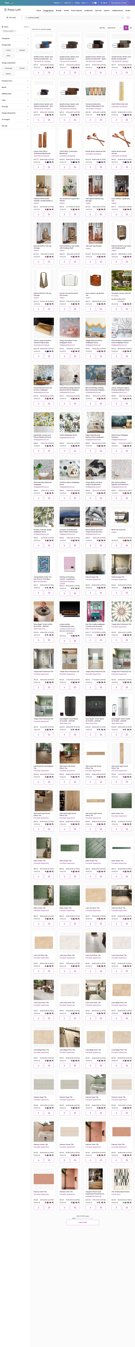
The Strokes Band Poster (120, 1192)
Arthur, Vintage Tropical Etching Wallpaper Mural (120, 389)
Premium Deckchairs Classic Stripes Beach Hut (95, 105)
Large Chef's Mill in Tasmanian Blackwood (42, 152)
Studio (127, 10)
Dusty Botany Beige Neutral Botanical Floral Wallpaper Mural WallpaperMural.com (70, 389)
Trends (66, 10)
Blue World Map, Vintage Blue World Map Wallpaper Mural (95, 389)
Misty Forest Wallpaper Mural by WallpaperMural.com (119, 436)
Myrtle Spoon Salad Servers (96, 151)
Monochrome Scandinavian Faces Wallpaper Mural (121, 342)
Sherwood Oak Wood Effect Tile (67, 767)
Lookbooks (88, 10)
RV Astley (114, 296)
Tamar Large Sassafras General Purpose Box (42, 342)
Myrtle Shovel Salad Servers (118, 152)
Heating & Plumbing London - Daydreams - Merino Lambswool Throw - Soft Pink (69, 578)
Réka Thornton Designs (94, 629)
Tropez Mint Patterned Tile (121, 624)
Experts (107, 10)
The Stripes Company (93, 109)
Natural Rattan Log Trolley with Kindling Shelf (69, 247)
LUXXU (113, 532)
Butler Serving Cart (118, 530)
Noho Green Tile (117, 813)
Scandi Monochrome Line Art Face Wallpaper (43, 389)
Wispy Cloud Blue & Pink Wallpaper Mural (68, 342)
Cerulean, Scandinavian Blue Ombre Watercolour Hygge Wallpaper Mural (69, 531)
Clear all (26, 27)
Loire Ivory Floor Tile (67, 955)
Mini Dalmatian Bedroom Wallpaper (43, 483)
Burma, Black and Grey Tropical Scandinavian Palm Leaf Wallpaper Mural (96, 531)
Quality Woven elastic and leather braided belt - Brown (69, 105)
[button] (9, 3)
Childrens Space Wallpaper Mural (69, 483)
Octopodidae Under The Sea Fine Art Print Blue (42, 578)
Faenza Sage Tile (92, 577)
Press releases (76, 10)
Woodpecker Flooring (93, 1196)
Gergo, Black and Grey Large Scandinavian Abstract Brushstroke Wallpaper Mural (94, 483)
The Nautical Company (42, 61)
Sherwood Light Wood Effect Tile (119, 767)
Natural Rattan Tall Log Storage (42, 247)
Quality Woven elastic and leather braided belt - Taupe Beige (121, 58)
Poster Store (115, 1194)
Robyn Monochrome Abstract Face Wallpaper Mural (95, 436)
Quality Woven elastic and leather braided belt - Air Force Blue (43, 58)
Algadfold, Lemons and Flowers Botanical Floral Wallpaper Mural (42, 436)
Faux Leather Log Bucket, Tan (120, 200)
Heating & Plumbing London (67, 583)
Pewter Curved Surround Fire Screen (69, 294)
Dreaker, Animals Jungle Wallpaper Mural (42, 531)
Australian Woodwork (119, 107)
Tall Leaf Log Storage (93, 246)
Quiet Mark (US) (39, 629)
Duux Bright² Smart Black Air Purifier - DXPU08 (69, 720)
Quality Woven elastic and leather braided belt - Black (96, 58)
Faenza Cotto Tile (92, 1144)
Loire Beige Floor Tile (119, 1003)
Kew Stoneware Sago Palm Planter (69, 200)
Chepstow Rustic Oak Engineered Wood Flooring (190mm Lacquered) (95, 1193)
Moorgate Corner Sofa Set (121, 293)
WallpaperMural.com (67, 345)
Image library (48, 10)
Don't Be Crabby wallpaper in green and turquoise (95, 625)
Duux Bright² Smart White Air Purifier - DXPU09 (43, 625)
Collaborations (117, 10)
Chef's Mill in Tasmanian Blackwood (68, 152)
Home (38, 10)
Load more (82, 1222)
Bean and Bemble (40, 581)
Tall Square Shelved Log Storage (94, 200)
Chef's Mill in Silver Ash (119, 104)
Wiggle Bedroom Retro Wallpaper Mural (94, 342)
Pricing (77, 3)
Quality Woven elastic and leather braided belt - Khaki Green (69, 58)
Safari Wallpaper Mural (68, 435)
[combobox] (114, 27)
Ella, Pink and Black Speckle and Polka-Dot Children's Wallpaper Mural (121, 483)
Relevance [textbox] (111, 28)
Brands (58, 10)
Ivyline (36, 203)
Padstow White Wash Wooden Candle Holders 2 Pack (43, 200)
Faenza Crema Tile (118, 1097)
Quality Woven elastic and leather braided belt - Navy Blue (44, 105)
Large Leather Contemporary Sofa (67, 625)
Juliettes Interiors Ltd (67, 629)
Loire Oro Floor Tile (92, 908)
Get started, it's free (118, 3)
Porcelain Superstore (93, 579)
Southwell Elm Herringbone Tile (43, 767)
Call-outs (98, 10)
